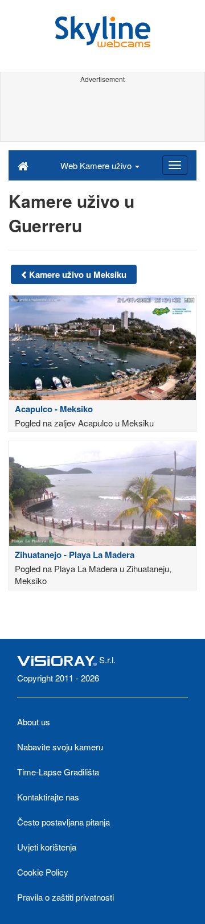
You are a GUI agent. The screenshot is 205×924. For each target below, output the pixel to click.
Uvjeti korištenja (46, 847)
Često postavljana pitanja (63, 822)
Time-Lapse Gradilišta (58, 772)
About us (33, 722)
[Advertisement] (102, 112)
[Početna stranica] (23, 165)
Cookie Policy (42, 872)
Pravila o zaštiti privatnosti (65, 897)
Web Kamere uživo (97, 165)
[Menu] (174, 165)
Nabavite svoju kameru (60, 747)
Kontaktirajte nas (48, 797)
